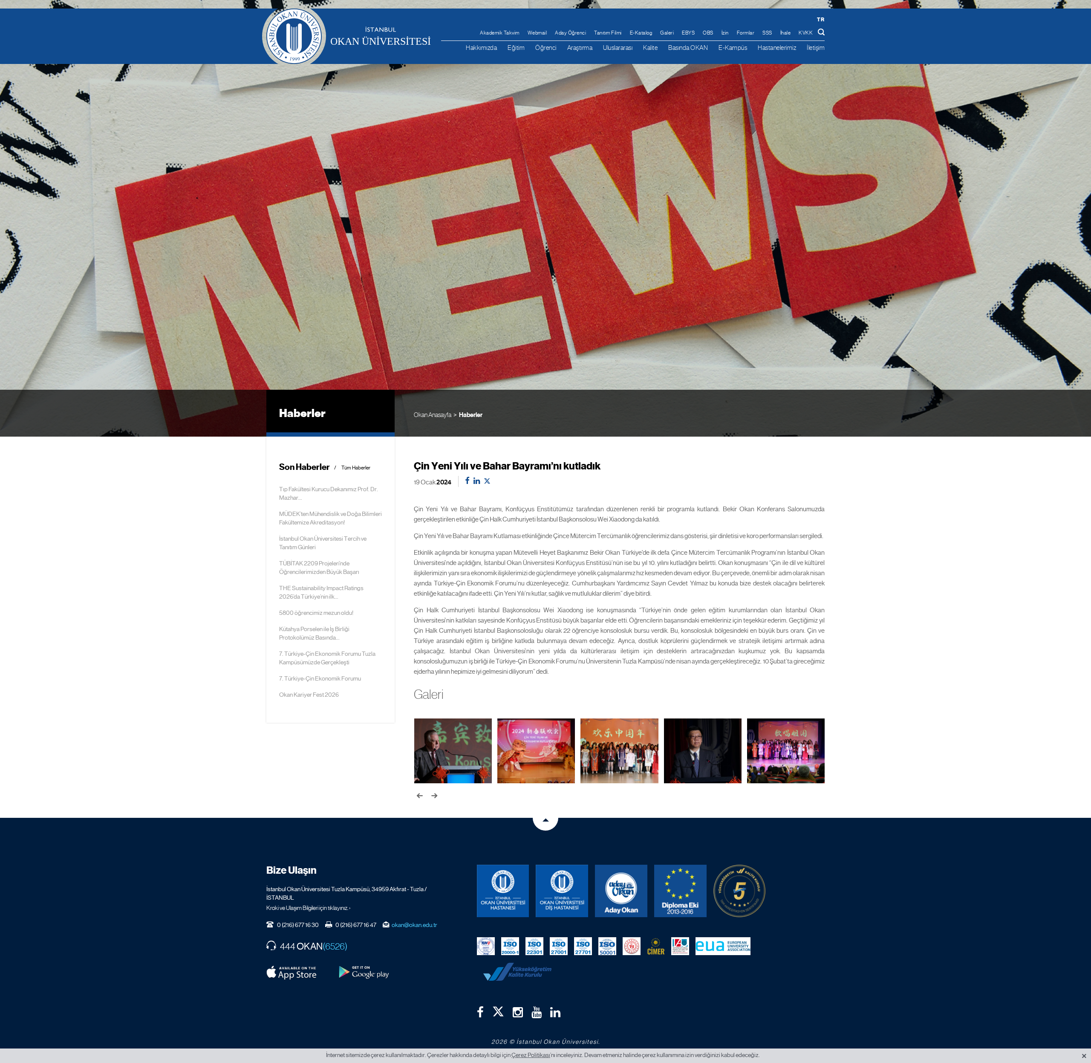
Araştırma (580, 47)
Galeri (667, 33)
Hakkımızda (481, 47)
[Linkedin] (555, 1012)
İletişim (816, 47)
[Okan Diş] (562, 891)
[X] (498, 1009)
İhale (785, 33)
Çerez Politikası (530, 1054)
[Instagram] (518, 1012)
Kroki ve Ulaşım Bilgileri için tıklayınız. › (308, 907)
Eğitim (516, 47)
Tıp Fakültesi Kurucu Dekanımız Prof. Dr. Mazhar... (328, 493)
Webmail (537, 33)
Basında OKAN (688, 47)
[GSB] (632, 946)
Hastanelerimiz (777, 47)
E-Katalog (641, 33)
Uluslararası (617, 47)
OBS (708, 33)
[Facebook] (480, 1012)
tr (820, 19)
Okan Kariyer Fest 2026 (309, 694)
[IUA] (680, 946)
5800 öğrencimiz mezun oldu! (316, 612)
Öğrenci (546, 47)
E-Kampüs (733, 47)
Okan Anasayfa (432, 414)
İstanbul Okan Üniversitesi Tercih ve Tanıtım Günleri (323, 542)
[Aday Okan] (621, 891)
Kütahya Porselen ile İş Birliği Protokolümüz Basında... (314, 633)
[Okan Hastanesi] (503, 891)
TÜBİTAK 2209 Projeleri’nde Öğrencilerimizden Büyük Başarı (319, 567)
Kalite (650, 47)
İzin (725, 33)
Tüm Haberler (355, 468)
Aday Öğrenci (570, 33)
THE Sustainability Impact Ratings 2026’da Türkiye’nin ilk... (321, 592)
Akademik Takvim (500, 33)
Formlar (746, 33)
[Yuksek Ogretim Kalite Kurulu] (739, 891)
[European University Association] (723, 946)
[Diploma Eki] (680, 891)
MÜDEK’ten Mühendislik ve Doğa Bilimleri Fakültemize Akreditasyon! (330, 518)
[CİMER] (656, 946)
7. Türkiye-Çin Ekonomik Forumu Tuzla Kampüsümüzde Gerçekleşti (327, 658)
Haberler (470, 415)
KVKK (806, 33)
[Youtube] (536, 1012)
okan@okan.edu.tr (414, 924)
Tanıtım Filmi (608, 33)
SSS (767, 33)
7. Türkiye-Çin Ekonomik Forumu (320, 678)
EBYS (688, 33)
